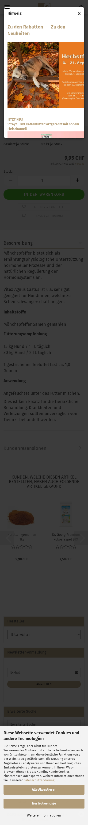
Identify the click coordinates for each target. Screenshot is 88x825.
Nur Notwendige (44, 803)
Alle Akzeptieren (44, 790)
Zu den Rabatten (25, 27)
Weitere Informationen (44, 815)
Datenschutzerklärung (38, 780)
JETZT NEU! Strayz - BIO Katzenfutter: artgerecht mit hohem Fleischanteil (43, 124)
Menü (7, 7)
